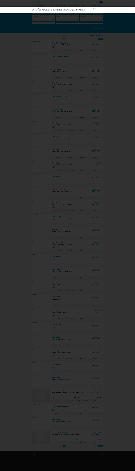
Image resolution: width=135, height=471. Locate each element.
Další (100, 38)
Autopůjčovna (75, 5)
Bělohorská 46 (56, 2)
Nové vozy (35, 5)
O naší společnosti (94, 457)
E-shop (69, 5)
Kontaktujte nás (58, 454)
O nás (88, 5)
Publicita (94, 5)
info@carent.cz (37, 465)
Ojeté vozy (41, 5)
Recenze (65, 454)
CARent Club (63, 5)
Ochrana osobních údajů (93, 454)
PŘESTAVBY (83, 5)
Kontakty (100, 5)
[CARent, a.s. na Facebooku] (78, 2)
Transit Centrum (55, 5)
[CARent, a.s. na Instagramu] (80, 2)
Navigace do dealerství (73, 454)
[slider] (56, 23)
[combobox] (43, 13)
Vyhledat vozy (97, 28)
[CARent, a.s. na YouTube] (82, 2)
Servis (47, 5)
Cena (79, 22)
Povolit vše (95, 8)
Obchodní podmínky (83, 454)
